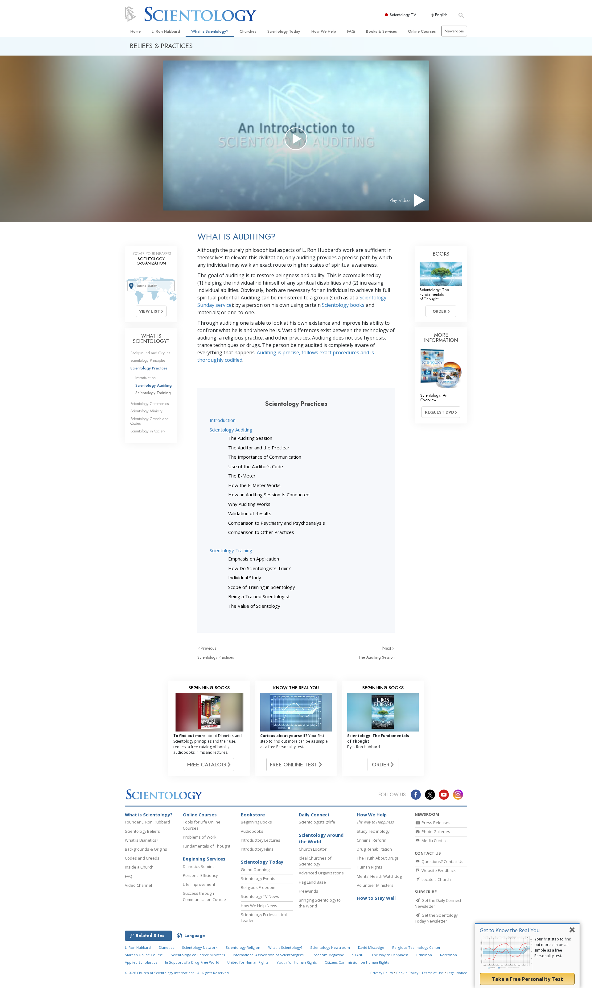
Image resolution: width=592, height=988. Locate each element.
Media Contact (434, 840)
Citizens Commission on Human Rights (357, 962)
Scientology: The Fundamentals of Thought (434, 294)
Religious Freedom (258, 887)
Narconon (448, 955)
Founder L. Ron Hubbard (147, 822)
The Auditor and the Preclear (259, 447)
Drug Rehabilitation (374, 849)
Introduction (223, 420)
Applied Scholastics (141, 962)
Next (387, 648)
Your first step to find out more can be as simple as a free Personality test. (552, 947)
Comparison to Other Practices (261, 532)
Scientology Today (283, 31)
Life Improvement (199, 884)
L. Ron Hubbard (166, 31)
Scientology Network (199, 947)
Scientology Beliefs (142, 831)
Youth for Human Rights (297, 962)
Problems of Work (199, 837)
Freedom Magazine (328, 955)
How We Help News (259, 905)
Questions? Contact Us (442, 861)
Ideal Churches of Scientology (315, 861)
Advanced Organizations (321, 873)
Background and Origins (150, 353)
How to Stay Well (376, 898)
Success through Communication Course (204, 896)
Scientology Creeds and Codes (149, 421)
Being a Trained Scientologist (259, 596)
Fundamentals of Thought (206, 846)
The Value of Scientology (254, 606)
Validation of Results (249, 513)
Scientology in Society (147, 431)
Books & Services (381, 31)
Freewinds (308, 891)
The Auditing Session (250, 438)
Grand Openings (256, 869)
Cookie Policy (407, 972)
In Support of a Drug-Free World (192, 962)
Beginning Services (204, 859)
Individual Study (244, 577)
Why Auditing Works (249, 504)
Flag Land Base (312, 882)
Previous (208, 648)
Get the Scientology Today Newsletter (436, 918)
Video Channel (138, 885)
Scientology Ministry (146, 411)
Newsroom (454, 31)
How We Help (323, 31)
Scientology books (343, 305)
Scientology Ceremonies (149, 403)
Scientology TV (403, 15)
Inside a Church (139, 867)
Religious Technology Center (416, 947)
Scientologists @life (317, 822)
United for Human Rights (247, 962)
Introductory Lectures (260, 840)
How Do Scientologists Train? (259, 568)
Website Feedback (438, 870)
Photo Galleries (435, 831)
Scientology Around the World (321, 838)
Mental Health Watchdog (379, 876)
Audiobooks (252, 831)
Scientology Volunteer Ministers (198, 955)
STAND (358, 955)
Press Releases (435, 822)
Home (135, 31)
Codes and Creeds (142, 858)
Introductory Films (257, 849)
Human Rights (369, 867)
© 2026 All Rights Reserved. (177, 972)
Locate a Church (436, 879)
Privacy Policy (381, 972)
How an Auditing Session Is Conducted (269, 494)
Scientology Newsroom (330, 947)
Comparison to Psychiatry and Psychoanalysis (276, 523)
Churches (248, 31)
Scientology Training (231, 550)
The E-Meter (242, 476)
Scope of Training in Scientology (261, 587)
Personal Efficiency (200, 875)
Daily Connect (314, 815)
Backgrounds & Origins (146, 849)
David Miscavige (371, 947)
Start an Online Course (144, 955)
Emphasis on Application (253, 559)
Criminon (424, 955)
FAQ (351, 31)
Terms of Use (432, 972)
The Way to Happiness (390, 955)
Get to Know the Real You (510, 930)
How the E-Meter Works (254, 485)
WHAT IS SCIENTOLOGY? (151, 338)
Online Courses (422, 31)
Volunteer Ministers (375, 885)
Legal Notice (457, 972)
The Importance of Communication (264, 457)
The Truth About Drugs (378, 858)
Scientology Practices (215, 657)
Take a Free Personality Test (527, 979)
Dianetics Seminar (199, 866)
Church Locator (313, 849)
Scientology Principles (147, 360)
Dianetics (166, 947)
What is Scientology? (209, 31)
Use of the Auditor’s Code (255, 466)
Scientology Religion (243, 947)
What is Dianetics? (141, 840)
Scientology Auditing (231, 430)
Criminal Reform (371, 840)
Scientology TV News (260, 896)
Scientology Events (258, 878)
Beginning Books (256, 822)
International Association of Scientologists (268, 955)
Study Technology (373, 831)
